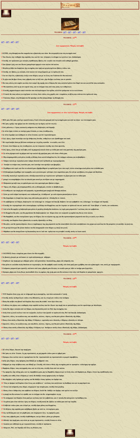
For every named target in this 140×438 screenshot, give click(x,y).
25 (84, 32)
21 (64, 32)
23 (74, 32)
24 (79, 32)
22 (69, 32)
